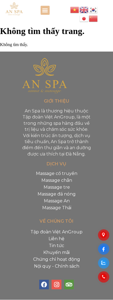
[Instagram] (56, 284)
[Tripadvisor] (69, 284)
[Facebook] (44, 284)
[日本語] (84, 18)
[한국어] (93, 9)
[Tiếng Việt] (75, 9)
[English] (84, 9)
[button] (45, 10)
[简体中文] (93, 18)
